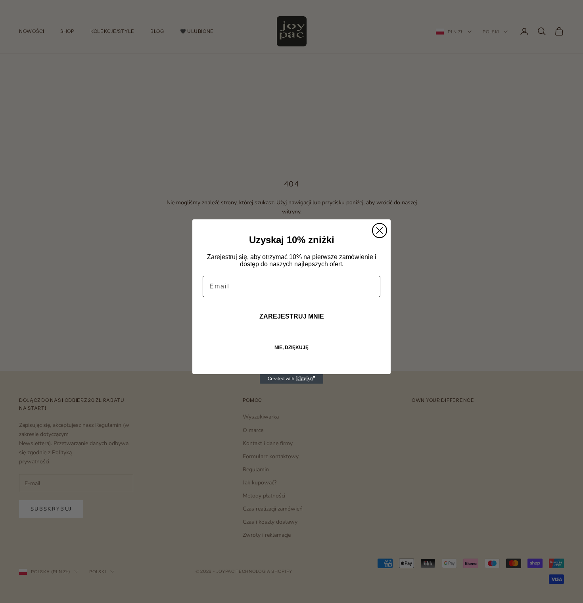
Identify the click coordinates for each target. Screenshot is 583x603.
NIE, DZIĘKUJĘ (291, 347)
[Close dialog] (379, 230)
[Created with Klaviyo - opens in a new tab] (291, 379)
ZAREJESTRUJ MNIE (291, 316)
